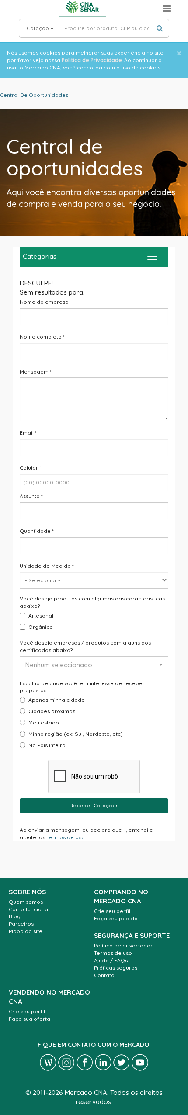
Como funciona (28, 909)
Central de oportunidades (34, 95)
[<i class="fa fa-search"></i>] (159, 28)
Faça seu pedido (116, 918)
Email (28, 432)
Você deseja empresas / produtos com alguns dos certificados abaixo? (85, 646)
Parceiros (21, 923)
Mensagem (36, 371)
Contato (104, 975)
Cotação (38, 28)
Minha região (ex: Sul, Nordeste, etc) (75, 734)
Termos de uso (113, 953)
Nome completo (42, 336)
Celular (30, 467)
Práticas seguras (115, 967)
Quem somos (26, 902)
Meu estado (43, 722)
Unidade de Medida (47, 566)
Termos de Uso (65, 837)
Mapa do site (25, 931)
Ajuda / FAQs (111, 960)
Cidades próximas (51, 711)
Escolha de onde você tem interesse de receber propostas (82, 687)
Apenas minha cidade (56, 699)
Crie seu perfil (112, 911)
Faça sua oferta (29, 1019)
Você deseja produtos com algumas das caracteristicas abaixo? (92, 602)
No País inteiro (47, 745)
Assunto (31, 496)
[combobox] (94, 664)
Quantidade (37, 531)
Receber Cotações (94, 805)
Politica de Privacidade (92, 60)
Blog (15, 916)
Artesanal (40, 615)
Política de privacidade (124, 945)
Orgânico (40, 627)
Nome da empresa (44, 301)
